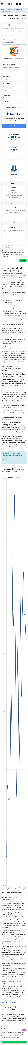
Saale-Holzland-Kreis (18, 9)
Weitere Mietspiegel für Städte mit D (10, 1002)
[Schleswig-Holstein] (14, 51)
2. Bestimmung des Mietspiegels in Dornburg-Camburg (13, 31)
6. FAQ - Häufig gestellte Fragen (9, 42)
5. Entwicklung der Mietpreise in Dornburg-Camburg (12, 39)
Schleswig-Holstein (8, 9)
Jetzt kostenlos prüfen (14, 125)
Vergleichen (23, 260)
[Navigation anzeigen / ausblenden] (25, 4)
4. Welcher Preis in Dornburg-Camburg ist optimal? (12, 36)
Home (2, 9)
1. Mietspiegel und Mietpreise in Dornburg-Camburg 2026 (13, 28)
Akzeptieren (14, 1042)
